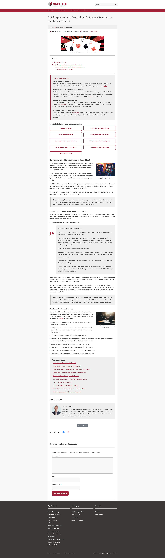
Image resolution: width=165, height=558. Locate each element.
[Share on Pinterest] (68, 432)
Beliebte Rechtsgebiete (75, 10)
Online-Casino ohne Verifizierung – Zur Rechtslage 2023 (69, 389)
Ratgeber (86, 10)
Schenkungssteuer (52, 520)
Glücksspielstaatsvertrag (66, 134)
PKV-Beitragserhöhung (53, 528)
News (93, 10)
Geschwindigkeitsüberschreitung (56, 539)
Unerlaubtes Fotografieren (54, 514)
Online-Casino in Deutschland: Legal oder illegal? (67, 366)
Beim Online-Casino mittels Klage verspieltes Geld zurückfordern (71, 369)
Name (54, 476)
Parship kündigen (76, 514)
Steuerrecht (62, 104)
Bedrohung (50, 522)
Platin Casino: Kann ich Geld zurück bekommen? (67, 392)
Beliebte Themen (61, 10)
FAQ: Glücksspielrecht (60, 62)
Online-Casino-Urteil (66, 154)
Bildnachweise (99, 514)
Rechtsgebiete (59, 27)
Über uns (97, 512)
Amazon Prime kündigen (78, 520)
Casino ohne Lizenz (65, 128)
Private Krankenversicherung (55, 525)
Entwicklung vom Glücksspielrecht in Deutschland (68, 65)
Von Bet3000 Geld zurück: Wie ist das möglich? (66, 385)
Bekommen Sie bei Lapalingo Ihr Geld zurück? (66, 376)
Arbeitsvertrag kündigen (78, 512)
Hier (90, 96)
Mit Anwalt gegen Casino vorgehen (100, 141)
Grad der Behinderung (53, 512)
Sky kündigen (75, 517)
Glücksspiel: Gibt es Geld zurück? (99, 134)
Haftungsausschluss (69, 553)
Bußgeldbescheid (52, 544)
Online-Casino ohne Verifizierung (99, 147)
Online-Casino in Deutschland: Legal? (65, 147)
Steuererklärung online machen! (62, 382)
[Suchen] (115, 4)
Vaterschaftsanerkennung (54, 533)
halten (105, 86)
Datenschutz (58, 553)
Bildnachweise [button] (82, 425)
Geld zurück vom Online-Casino (100, 128)
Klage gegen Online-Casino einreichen (66, 141)
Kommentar (56, 456)
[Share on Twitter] (59, 432)
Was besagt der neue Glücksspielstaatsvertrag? (70, 67)
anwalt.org (52, 27)
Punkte (61, 318)
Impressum (51, 553)
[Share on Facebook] (63, 432)
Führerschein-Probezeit (54, 542)
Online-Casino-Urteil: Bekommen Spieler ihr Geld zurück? (69, 372)
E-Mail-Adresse (56, 484)
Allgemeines (50, 10)
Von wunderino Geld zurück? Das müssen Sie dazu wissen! (70, 379)
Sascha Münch (94, 31)
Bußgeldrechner (52, 536)
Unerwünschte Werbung (54, 531)
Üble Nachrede (51, 517)
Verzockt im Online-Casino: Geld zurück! (64, 363)
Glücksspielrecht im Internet (65, 69)
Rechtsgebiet (75, 112)
